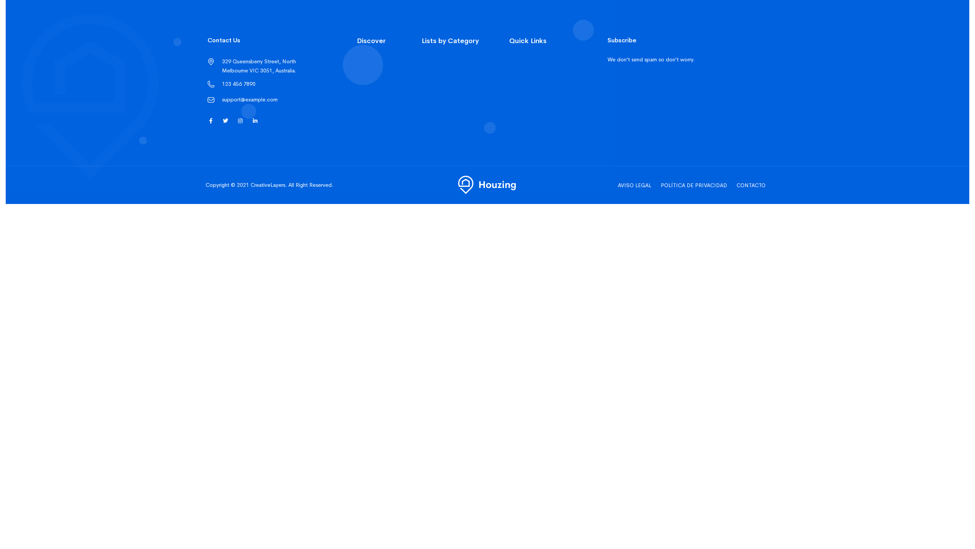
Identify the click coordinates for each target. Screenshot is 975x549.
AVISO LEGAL (634, 185)
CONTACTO (751, 185)
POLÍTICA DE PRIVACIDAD (694, 185)
